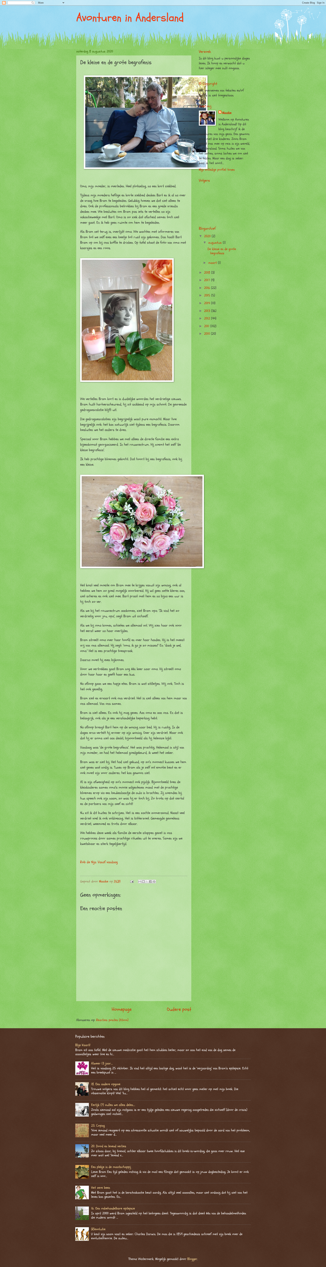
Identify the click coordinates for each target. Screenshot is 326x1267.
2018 (207, 272)
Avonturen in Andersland (130, 17)
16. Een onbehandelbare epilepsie (113, 1208)
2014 (207, 303)
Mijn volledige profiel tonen (217, 169)
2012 (207, 318)
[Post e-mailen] (131, 881)
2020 (208, 236)
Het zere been (100, 1187)
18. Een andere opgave (105, 1084)
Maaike (226, 113)
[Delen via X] (147, 881)
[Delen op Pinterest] (154, 881)
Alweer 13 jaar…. (102, 1063)
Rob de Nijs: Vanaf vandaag (99, 862)
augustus (215, 242)
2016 (207, 288)
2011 (207, 326)
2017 (207, 280)
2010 (207, 333)
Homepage (121, 1009)
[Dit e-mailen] (140, 881)
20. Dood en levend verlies (108, 1146)
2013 (207, 311)
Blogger (192, 1259)
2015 (207, 295)
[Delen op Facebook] (150, 881)
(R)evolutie (98, 1229)
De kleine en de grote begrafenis (222, 251)
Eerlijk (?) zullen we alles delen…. (113, 1105)
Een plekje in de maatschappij (111, 1167)
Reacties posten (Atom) (112, 1020)
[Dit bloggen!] (143, 881)
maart (213, 262)
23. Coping (98, 1125)
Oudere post (179, 1009)
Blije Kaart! (82, 1045)
